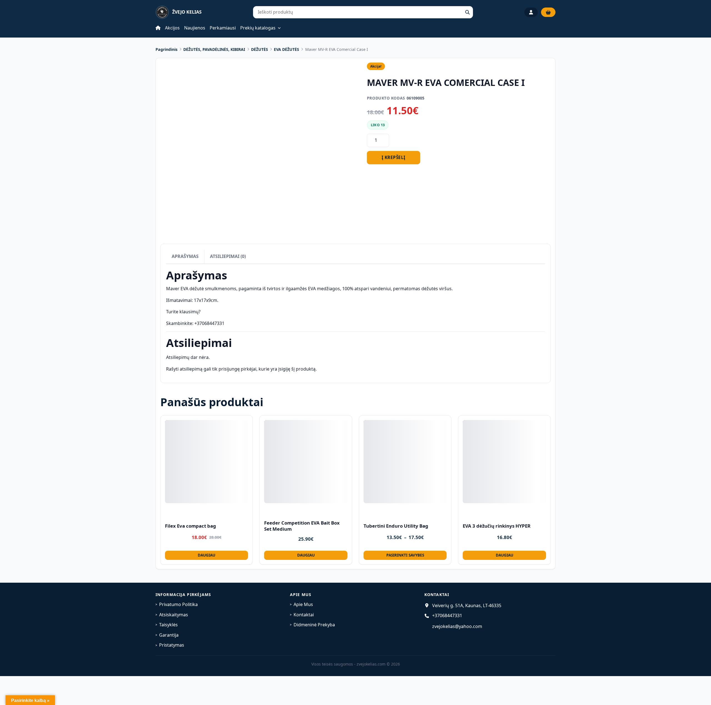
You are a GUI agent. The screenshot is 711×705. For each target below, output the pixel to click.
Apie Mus (303, 604)
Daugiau (206, 555)
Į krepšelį (393, 157)
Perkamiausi (223, 28)
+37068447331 (447, 615)
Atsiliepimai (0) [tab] (228, 256)
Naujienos (194, 28)
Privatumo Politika (178, 604)
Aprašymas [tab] (185, 256)
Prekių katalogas (258, 28)
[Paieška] (467, 12)
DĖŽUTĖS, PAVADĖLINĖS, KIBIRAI (214, 49)
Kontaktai (304, 615)
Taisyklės (168, 625)
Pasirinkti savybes (405, 555)
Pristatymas (171, 645)
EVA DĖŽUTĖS (286, 49)
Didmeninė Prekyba (314, 625)
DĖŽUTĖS (259, 49)
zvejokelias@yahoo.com (457, 626)
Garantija (169, 635)
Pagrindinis (166, 49)
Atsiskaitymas (173, 615)
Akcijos (172, 28)
